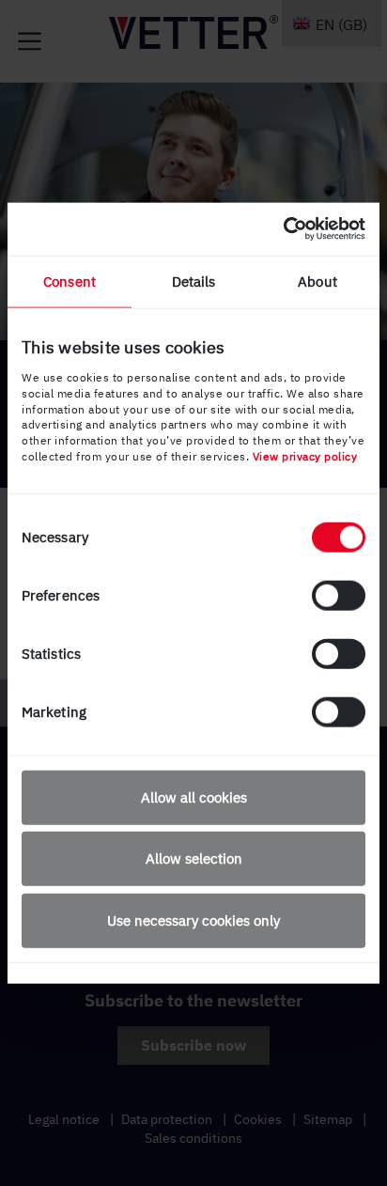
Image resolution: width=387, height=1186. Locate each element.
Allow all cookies (194, 796)
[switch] (338, 595)
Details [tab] (194, 280)
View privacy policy (305, 456)
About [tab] (317, 280)
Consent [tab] (69, 280)
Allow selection (194, 858)
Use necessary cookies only (193, 920)
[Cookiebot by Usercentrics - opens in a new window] (283, 229)
